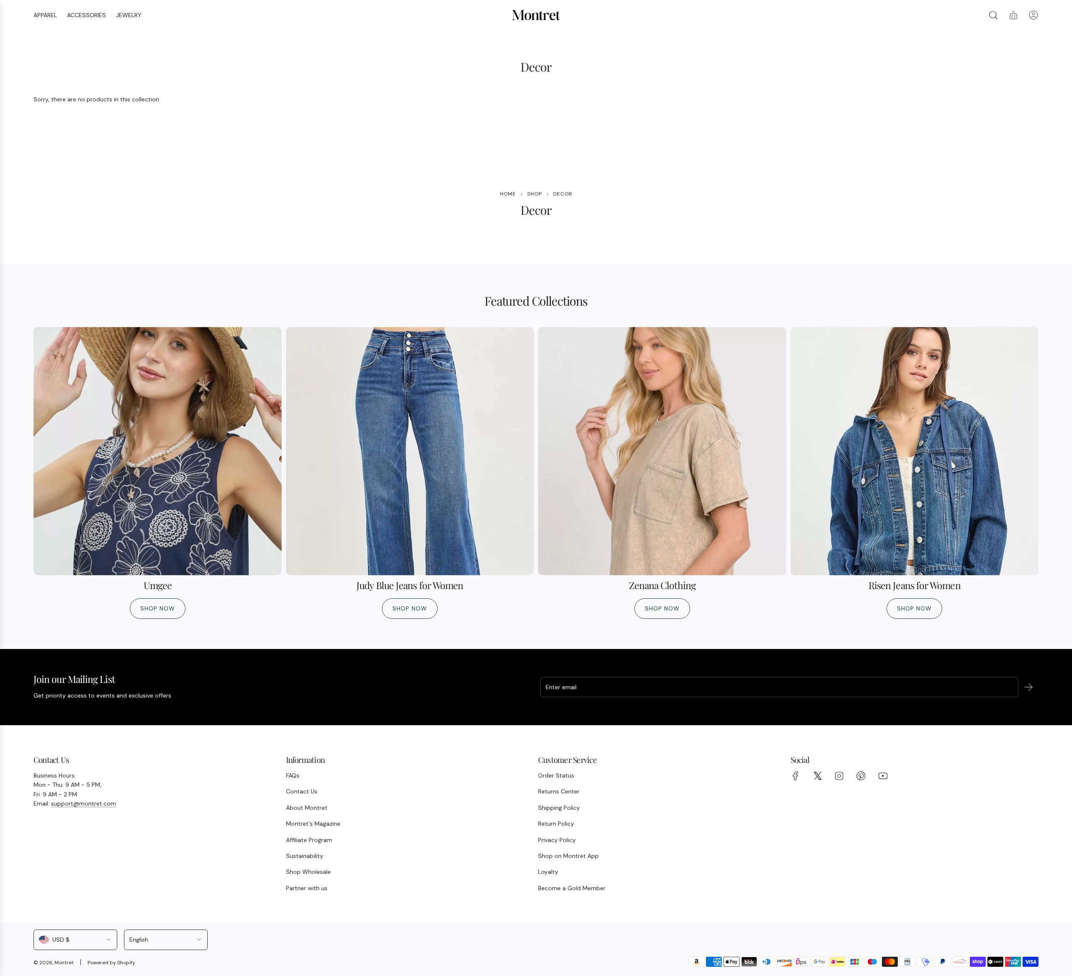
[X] (817, 776)
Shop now (157, 608)
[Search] (993, 15)
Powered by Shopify (111, 962)
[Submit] (1028, 687)
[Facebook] (796, 776)
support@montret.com (83, 803)
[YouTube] (883, 776)
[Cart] (1013, 15)
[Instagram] (839, 776)
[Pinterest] (861, 776)
